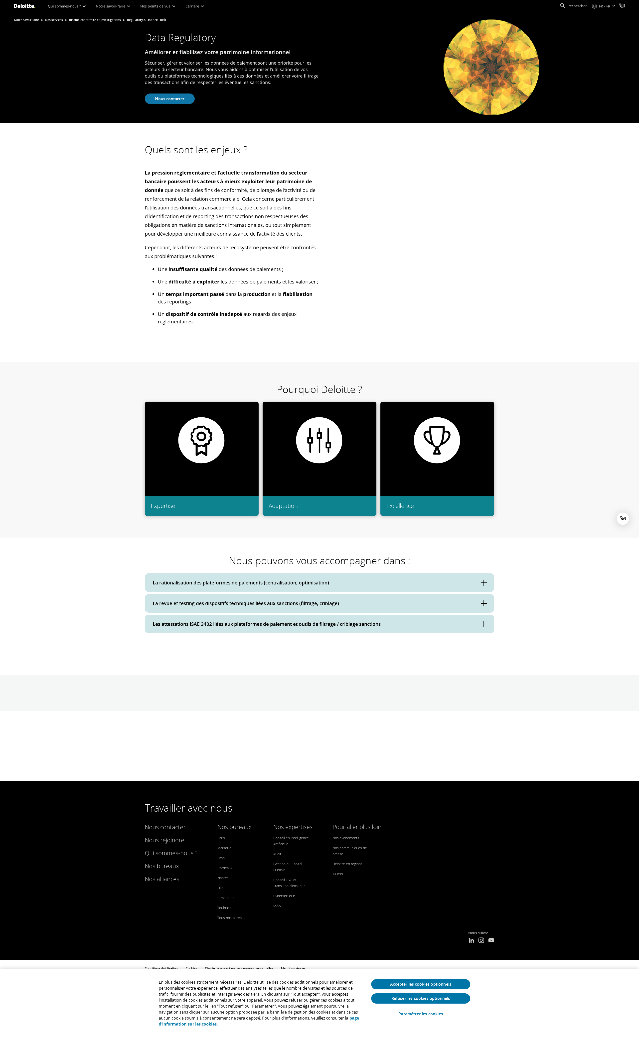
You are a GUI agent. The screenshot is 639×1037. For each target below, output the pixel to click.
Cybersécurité (284, 895)
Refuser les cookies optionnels (420, 998)
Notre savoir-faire (111, 6)
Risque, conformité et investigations (95, 19)
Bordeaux (224, 867)
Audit (277, 853)
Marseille (224, 848)
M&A (277, 905)
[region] (319, 1003)
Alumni (337, 873)
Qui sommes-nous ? (65, 6)
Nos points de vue (155, 6)
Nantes (223, 877)
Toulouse (224, 907)
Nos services (54, 19)
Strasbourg (225, 897)
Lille (220, 887)
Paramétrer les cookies (420, 1014)
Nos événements (345, 838)
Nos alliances (162, 879)
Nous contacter (169, 98)
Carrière (192, 6)
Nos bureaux (162, 866)
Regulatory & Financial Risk (146, 19)
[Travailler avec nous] (622, 6)
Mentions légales (293, 968)
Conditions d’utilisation (161, 968)
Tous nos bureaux (231, 917)
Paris (221, 838)
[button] (573, 5)
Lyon (221, 857)
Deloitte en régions (347, 863)
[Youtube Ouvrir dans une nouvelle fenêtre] (491, 940)
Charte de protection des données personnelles (239, 968)
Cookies (191, 968)
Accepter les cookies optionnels (420, 984)
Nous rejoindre (164, 840)
